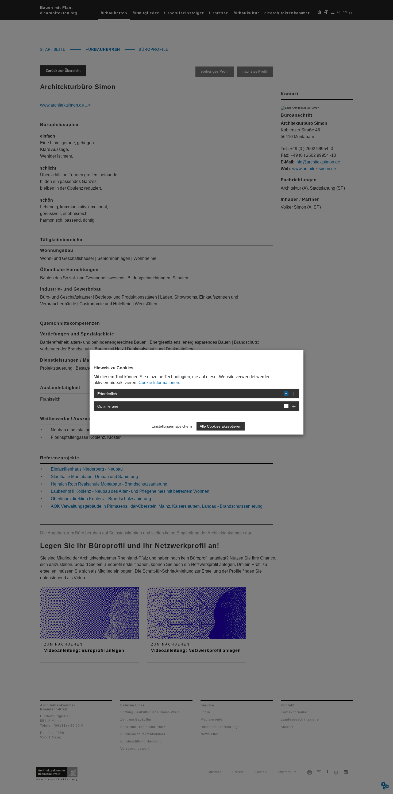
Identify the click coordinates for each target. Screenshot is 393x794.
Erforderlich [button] (107, 394)
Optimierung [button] (107, 406)
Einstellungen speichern (172, 426)
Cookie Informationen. (159, 382)
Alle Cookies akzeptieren (220, 426)
